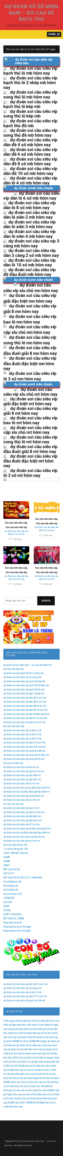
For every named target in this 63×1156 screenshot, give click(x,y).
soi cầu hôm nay (34, 1082)
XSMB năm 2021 (17, 1102)
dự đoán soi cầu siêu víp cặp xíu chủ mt (23, 771)
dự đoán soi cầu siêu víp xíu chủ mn (21, 840)
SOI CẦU (7, 902)
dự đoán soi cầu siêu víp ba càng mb (22, 677)
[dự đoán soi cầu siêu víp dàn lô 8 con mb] (16, 555)
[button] (54, 34)
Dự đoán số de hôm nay (45, 1037)
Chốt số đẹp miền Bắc (14, 1024)
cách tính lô (32, 1024)
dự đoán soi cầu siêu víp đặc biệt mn (22, 816)
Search (46, 600)
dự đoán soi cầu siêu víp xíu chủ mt (21, 799)
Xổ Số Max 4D (10, 889)
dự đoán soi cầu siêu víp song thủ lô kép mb (26, 755)
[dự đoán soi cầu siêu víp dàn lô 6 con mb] (47, 508)
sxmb (17, 1098)
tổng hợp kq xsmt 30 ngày (17, 930)
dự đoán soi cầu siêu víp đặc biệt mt (22, 775)
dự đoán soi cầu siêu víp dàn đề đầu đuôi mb (26, 714)
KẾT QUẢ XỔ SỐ (11, 869)
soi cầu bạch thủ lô (38, 1074)
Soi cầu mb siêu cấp (16, 522)
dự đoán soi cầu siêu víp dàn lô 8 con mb (24, 746)
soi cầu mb (18, 1090)
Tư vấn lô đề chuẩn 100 (15, 849)
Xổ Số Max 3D (10, 885)
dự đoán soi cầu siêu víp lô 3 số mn (21, 824)
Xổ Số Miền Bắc (41, 1102)
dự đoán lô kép (25, 1037)
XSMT (6, 865)
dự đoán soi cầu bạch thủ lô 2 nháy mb (23, 673)
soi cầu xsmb (31, 1090)
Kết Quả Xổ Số (13, 1065)
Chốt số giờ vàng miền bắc (17, 1020)
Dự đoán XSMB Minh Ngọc (33, 1041)
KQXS (6, 906)
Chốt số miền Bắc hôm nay (45, 1020)
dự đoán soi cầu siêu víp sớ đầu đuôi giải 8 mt (27, 787)
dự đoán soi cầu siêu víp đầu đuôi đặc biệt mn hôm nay (29, 363)
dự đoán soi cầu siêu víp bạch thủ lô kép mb (26, 685)
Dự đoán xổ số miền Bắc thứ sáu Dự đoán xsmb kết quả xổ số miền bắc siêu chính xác (30, 1053)
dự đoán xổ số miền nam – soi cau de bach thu (31, 13)
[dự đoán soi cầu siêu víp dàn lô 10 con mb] (16, 510)
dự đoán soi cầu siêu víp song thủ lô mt (23, 795)
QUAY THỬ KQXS (12, 914)
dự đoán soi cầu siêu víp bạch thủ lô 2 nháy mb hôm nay (30, 82)
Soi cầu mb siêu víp (16, 527)
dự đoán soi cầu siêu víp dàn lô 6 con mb (24, 742)
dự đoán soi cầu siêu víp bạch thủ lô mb (24, 689)
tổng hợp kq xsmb (12, 922)
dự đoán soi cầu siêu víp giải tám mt (22, 779)
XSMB (6, 857)
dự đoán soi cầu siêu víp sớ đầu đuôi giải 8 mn (27, 828)
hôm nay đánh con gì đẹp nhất (27, 1061)
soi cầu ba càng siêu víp (15, 1074)
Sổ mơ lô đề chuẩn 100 (15, 845)
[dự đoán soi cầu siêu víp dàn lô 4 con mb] (47, 555)
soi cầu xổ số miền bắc (34, 1094)
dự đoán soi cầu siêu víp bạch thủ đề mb (24, 681)
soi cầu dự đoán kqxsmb (29, 1078)
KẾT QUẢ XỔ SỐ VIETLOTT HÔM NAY (22, 877)
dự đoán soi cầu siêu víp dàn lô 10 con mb (25, 718)
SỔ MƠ (7, 910)
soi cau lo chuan (32, 1070)
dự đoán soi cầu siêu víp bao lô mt (21, 767)
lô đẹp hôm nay (16, 1070)
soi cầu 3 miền (48, 1070)
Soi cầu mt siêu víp (13, 763)
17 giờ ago (17, 539)
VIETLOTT (8, 873)
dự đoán (24, 1029)
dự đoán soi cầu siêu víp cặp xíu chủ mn (24, 812)
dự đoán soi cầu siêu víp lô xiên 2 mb (22, 730)
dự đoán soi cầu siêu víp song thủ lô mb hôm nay (30, 94)
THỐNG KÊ (8, 898)
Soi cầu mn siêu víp (13, 804)
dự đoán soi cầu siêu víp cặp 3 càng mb (23, 693)
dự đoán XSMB (11, 1041)
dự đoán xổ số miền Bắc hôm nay (25, 1049)
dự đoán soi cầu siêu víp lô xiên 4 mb (22, 738)
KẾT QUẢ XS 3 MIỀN (13, 918)
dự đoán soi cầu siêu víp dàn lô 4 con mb (24, 722)
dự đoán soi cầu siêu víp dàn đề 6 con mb (24, 701)
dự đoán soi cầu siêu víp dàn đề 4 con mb (24, 697)
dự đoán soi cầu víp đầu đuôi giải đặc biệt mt (26, 791)
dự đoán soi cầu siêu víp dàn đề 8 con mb (24, 706)
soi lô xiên (8, 1098)
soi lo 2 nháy (53, 1094)
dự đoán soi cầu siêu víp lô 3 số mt (21, 783)
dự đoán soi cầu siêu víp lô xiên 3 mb (22, 734)
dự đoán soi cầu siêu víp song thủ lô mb (24, 759)
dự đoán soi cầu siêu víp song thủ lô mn (24, 836)
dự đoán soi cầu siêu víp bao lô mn (21, 808)
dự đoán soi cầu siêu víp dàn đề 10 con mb (25, 710)
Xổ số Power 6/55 (12, 894)
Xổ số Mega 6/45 (12, 881)
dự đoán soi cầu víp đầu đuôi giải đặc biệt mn (26, 832)
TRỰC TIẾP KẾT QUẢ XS (15, 853)
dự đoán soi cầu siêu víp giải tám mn (22, 820)
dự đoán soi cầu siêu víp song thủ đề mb (24, 750)
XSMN (6, 861)
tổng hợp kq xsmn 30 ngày (17, 926)
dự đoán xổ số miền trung (36, 1057)
